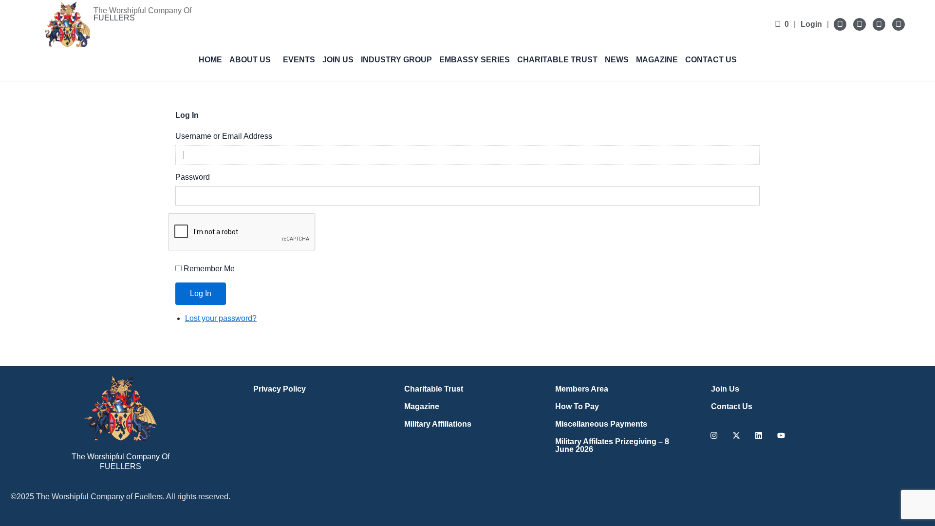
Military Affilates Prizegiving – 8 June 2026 (612, 445)
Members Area (581, 389)
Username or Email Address (223, 136)
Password (192, 177)
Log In (200, 293)
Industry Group (396, 60)
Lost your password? (221, 318)
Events (299, 60)
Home (210, 60)
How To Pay (577, 406)
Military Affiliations (437, 424)
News (617, 60)
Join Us (338, 60)
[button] (252, 60)
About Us (250, 60)
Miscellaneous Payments (601, 424)
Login (811, 24)
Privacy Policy (279, 389)
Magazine (657, 60)
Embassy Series (474, 60)
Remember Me (209, 268)
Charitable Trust (557, 60)
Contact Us (711, 60)
